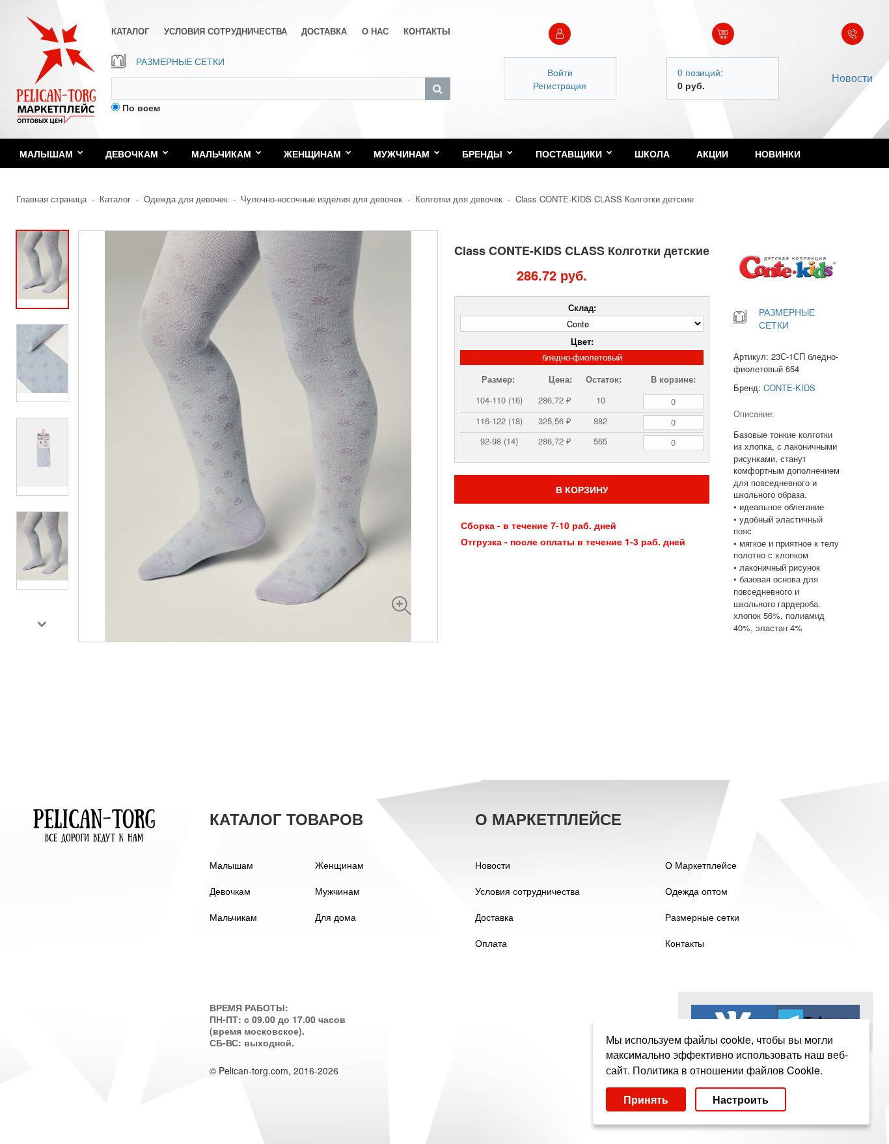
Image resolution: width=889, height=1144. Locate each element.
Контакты (684, 942)
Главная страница (51, 199)
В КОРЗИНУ (582, 489)
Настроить (741, 1099)
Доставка (494, 916)
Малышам (46, 153)
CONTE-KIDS (789, 387)
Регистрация (559, 85)
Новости (852, 77)
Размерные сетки (702, 916)
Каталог (115, 199)
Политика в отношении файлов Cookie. (728, 1070)
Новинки (777, 153)
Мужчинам (402, 153)
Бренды (482, 153)
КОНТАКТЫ (426, 31)
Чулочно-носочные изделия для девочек (321, 199)
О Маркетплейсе (701, 864)
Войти (560, 72)
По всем (141, 107)
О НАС (375, 31)
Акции (712, 153)
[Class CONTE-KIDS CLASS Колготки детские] (401, 606)
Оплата (491, 942)
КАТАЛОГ (130, 31)
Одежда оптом (696, 890)
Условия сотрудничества (527, 890)
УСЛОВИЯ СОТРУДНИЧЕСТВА (225, 31)
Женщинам (312, 153)
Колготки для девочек (458, 199)
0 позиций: (700, 72)
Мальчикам (221, 153)
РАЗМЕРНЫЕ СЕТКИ (180, 61)
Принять (645, 1099)
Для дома (335, 916)
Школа (652, 153)
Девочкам (131, 153)
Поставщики (569, 153)
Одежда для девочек (186, 199)
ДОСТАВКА (324, 31)
